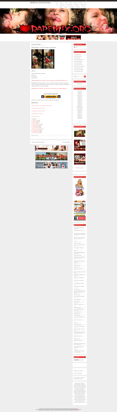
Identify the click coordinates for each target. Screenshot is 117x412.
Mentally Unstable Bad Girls (78, 340)
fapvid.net (80, 392)
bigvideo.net (79, 391)
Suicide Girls (76, 322)
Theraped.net (80, 93)
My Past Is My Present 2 (77, 243)
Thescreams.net (79, 104)
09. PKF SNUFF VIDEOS (35, 130)
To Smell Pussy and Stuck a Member (79, 326)
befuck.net (75, 386)
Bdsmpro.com (80, 98)
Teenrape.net (80, 105)
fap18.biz (76, 383)
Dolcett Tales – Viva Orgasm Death (79, 277)
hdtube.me (84, 396)
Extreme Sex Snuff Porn (35, 116)
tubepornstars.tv (76, 402)
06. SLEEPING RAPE (35, 126)
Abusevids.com (80, 99)
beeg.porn (76, 389)
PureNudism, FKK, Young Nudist (78, 370)
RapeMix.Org (76, 410)
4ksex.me (75, 384)
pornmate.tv (83, 398)
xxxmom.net (84, 402)
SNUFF (70, 2)
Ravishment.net (80, 112)
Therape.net (80, 94)
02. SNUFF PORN (34, 121)
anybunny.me (83, 386)
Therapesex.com (79, 114)
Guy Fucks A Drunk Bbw (77, 299)
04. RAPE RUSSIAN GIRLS (78, 59)
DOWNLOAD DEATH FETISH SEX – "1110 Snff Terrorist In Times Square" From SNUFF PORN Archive (49, 88)
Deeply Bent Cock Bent (77, 265)
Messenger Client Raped (77, 255)
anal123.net (79, 386)
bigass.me (80, 390)
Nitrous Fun (75, 250)
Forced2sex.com (79, 100)
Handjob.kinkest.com (80, 106)
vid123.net (80, 402)
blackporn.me (83, 391)
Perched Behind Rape (66, 142)
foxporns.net (82, 383)
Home (57, 2)
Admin (33, 45)
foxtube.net (83, 392)
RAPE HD (80, 2)
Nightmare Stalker (76, 302)
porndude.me (76, 385)
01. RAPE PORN (34, 120)
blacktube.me (76, 392)
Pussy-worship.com (80, 107)
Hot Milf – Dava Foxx (77, 301)
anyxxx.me (79, 385)
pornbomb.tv (79, 398)
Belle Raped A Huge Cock (77, 307)
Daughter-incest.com (80, 95)
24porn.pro (83, 384)
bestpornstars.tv (81, 389)
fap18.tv (79, 383)
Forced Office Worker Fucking (78, 230)
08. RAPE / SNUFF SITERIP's (78, 66)
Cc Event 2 (75, 241)
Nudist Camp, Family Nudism (78, 373)
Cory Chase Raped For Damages (79, 283)
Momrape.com (80, 101)
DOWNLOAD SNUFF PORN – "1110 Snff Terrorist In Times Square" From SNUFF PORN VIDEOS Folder (49, 80)
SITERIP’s (75, 2)
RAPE (66, 2)
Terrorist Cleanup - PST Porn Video (37, 113)
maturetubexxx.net (81, 397)
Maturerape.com (79, 117)
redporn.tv (83, 399)
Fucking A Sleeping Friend (77, 324)
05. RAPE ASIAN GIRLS (35, 125)
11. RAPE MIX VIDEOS (35, 132)
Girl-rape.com (80, 113)
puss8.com (75, 399)
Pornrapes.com (80, 111)
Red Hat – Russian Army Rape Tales (79, 296)
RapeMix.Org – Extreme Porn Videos (40, 2)
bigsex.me (75, 391)
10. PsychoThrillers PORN (35, 131)
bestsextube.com (76, 390)
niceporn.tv (75, 398)
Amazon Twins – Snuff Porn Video (79, 280)
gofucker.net (79, 384)
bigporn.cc (84, 390)
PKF (85, 2)
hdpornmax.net (80, 396)
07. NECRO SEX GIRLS (35, 127)
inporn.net (76, 397)
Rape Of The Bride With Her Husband (38, 142)
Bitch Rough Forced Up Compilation (79, 286)
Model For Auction (76, 267)
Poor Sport (75, 349)
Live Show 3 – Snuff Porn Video (78, 304)
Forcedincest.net (79, 118)
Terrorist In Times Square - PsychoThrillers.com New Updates (41, 105)
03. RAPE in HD (34, 122)
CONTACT (61, 2)
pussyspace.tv (80, 399)
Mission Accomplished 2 (77, 315)
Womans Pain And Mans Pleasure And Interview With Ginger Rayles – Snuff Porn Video (79, 292)
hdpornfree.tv (75, 396)
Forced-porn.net (79, 92)
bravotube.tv (83, 385)
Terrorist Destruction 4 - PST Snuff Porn (37, 108)
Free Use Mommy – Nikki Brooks (78, 247)
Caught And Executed (77, 313)
